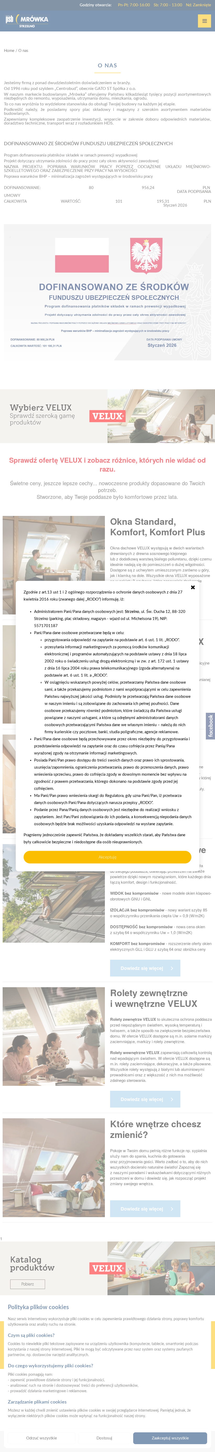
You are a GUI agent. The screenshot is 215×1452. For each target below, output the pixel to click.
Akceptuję (107, 857)
